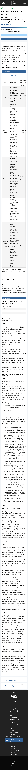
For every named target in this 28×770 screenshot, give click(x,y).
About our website (14, 725)
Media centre (14, 728)
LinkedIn (15, 752)
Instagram (14, 748)
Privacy (14, 764)
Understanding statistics (14, 719)
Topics (14, 706)
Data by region (14, 708)
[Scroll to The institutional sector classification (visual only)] (12, 282)
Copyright (14, 760)
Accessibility (14, 766)
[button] (3, 3)
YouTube (15, 754)
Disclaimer (14, 762)
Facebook (14, 746)
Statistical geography (14, 710)
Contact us (14, 734)
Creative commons (14, 758)
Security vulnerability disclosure (14, 736)
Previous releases (14, 35)
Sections (15, 39)
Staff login (14, 767)
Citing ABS (14, 730)
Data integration (14, 715)
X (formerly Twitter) (14, 750)
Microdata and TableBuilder (14, 712)
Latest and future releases (14, 704)
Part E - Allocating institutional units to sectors (14, 686)
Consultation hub (14, 732)
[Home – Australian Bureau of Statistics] (14, 695)
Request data (14, 717)
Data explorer (14, 713)
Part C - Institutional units (10, 679)
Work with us (14, 727)
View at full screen (14, 75)
